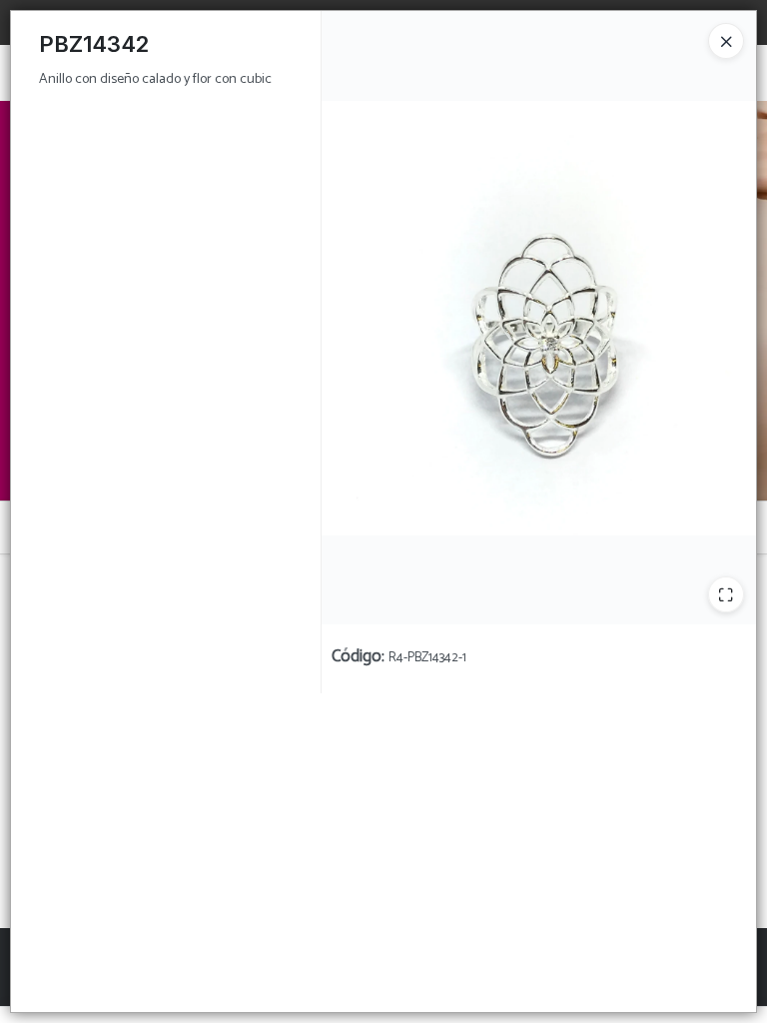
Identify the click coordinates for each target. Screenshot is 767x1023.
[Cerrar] (726, 41)
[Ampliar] (726, 594)
